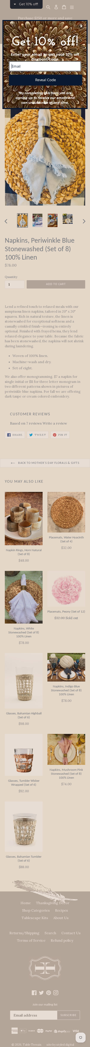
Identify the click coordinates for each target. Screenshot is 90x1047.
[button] (81, 26)
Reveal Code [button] (45, 79)
